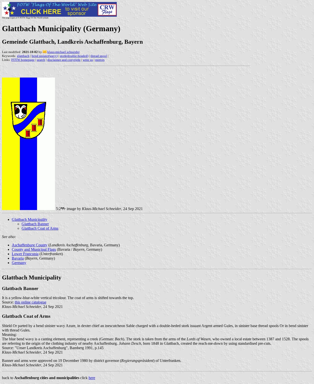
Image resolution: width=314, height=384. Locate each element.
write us (88, 60)
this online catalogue (30, 302)
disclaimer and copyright (63, 60)
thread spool (99, 56)
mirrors (100, 60)
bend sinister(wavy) (45, 56)
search (41, 60)
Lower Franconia (25, 254)
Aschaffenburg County (29, 245)
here (92, 378)
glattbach (23, 56)
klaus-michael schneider (63, 52)
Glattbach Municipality (29, 219)
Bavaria (18, 258)
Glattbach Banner (35, 224)
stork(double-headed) (74, 56)
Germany (19, 263)
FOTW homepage (23, 60)
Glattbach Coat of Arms (40, 228)
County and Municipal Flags (34, 249)
